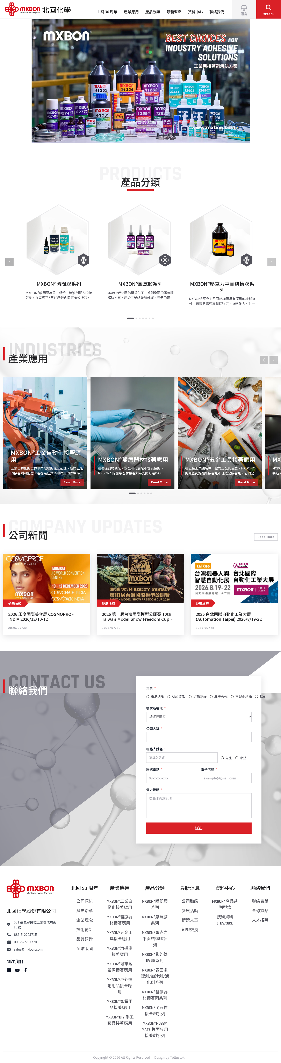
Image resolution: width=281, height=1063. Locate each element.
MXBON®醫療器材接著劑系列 (155, 995)
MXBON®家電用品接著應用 (119, 1004)
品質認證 (84, 939)
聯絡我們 (216, 11)
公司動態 (190, 901)
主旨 (149, 688)
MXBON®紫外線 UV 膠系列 (155, 957)
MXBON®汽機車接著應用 (119, 951)
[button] (140, 81)
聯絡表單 (260, 901)
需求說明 (152, 789)
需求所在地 (154, 708)
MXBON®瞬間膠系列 (155, 904)
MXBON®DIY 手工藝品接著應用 (120, 1020)
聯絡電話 (152, 769)
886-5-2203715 (25, 934)
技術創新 (84, 930)
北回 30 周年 (107, 11)
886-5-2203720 (25, 941)
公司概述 (84, 901)
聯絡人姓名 (154, 748)
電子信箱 (207, 769)
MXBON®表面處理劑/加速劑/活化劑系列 (155, 976)
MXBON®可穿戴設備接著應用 (119, 967)
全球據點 (260, 911)
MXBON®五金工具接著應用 (119, 936)
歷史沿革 (84, 911)
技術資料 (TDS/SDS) (225, 920)
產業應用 (131, 11)
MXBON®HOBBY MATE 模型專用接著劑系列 (155, 1029)
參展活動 (190, 911)
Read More (72, 482)
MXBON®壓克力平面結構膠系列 (155, 939)
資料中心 (195, 11)
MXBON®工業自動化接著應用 (119, 904)
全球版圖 (84, 949)
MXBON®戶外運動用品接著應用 (119, 986)
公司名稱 (152, 728)
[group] (58, 255)
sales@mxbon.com (28, 949)
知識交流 (190, 930)
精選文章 (190, 920)
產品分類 (152, 11)
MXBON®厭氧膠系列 (155, 920)
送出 (199, 828)
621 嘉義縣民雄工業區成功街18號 (35, 924)
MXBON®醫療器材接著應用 (119, 920)
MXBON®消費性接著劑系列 (155, 1011)
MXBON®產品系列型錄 (225, 904)
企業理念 (84, 920)
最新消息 (174, 11)
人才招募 (260, 920)
